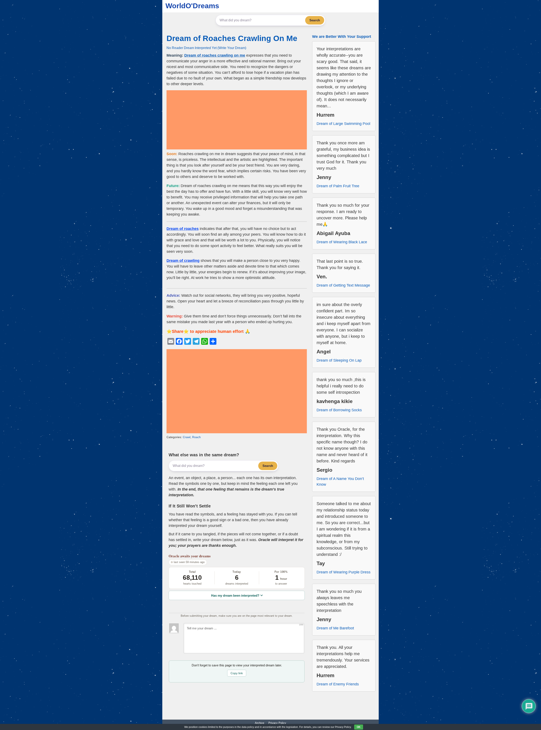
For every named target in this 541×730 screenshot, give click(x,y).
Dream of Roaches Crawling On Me (232, 38)
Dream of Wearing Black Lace (342, 242)
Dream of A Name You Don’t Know (340, 482)
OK (359, 727)
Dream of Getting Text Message (343, 285)
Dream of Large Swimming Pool (343, 124)
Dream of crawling (183, 260)
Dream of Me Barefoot (335, 628)
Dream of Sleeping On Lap (339, 360)
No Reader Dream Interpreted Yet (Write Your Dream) (206, 48)
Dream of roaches (183, 229)
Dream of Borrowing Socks (339, 410)
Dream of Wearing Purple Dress (343, 572)
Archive (259, 723)
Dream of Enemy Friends (338, 684)
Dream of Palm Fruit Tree (338, 186)
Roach (196, 437)
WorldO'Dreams (192, 6)
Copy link (237, 673)
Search (314, 20)
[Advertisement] (237, 119)
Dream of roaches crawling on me (214, 55)
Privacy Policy (277, 723)
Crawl (186, 437)
